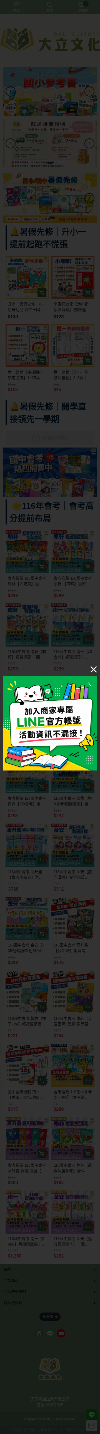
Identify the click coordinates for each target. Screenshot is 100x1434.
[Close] (93, 669)
